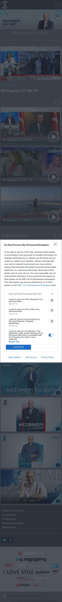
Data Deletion (15, 357)
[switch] (51, 300)
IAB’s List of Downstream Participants (34, 285)
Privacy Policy (47, 357)
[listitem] (31, 293)
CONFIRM (18, 347)
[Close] (56, 245)
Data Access (31, 357)
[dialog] (31, 301)
